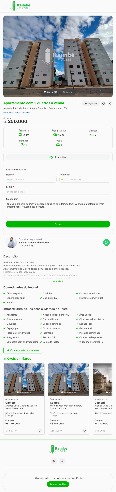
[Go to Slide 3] (22, 392)
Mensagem (12, 199)
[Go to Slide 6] (30, 392)
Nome (10, 174)
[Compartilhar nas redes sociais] (110, 103)
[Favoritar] (103, 103)
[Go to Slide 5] (28, 392)
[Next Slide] (110, 56)
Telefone (65, 174)
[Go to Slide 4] (25, 392)
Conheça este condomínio (24, 350)
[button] (58, 56)
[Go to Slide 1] (18, 392)
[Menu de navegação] (4, 6)
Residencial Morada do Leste (16, 112)
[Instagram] (62, 461)
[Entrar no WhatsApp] (106, 242)
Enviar (58, 224)
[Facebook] (54, 461)
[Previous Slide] (5, 56)
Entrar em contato (16, 169)
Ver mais (57, 281)
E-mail (10, 186)
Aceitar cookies (58, 484)
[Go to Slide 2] (20, 392)
